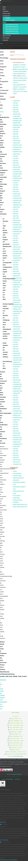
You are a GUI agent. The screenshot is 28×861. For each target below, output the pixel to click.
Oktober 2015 (16, 388)
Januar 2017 (16, 355)
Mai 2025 (15, 134)
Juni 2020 (15, 264)
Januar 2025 (16, 142)
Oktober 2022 (16, 202)
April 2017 (16, 348)
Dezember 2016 (17, 357)
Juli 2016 (15, 368)
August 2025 (16, 127)
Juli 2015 (15, 395)
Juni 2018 (15, 317)
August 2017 (16, 340)
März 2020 (16, 271)
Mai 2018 (15, 320)
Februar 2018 (16, 326)
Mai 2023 (15, 187)
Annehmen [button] (17, 779)
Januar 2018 (16, 329)
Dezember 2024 (17, 145)
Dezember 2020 (17, 251)
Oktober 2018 (16, 309)
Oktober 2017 (16, 335)
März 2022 (16, 218)
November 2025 (17, 120)
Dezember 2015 (17, 384)
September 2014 (17, 417)
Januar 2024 (16, 169)
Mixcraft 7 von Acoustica (19, 87)
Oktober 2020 (16, 255)
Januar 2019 (16, 302)
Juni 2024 (15, 158)
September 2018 (17, 311)
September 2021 (17, 231)
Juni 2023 (15, 185)
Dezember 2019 (17, 278)
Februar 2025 (16, 140)
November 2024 (17, 147)
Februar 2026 (16, 114)
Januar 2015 (16, 408)
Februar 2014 (16, 433)
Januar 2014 (16, 435)
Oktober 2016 (16, 362)
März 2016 (16, 377)
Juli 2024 (15, 156)
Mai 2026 (15, 107)
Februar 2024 (16, 167)
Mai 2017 (15, 346)
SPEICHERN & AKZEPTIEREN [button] (8, 860)
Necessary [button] (3, 822)
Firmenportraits (17, 473)
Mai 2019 (15, 293)
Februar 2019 (16, 300)
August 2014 (16, 419)
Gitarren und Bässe (18, 477)
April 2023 (16, 189)
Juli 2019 (15, 289)
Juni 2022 (15, 211)
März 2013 (16, 457)
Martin (1, 111)
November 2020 (17, 253)
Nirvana (14, 774)
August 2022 (16, 207)
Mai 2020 (15, 267)
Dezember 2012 (17, 464)
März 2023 (16, 191)
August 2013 (16, 446)
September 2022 (17, 204)
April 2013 (16, 455)
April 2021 (16, 242)
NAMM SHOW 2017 (18, 491)
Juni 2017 (15, 344)
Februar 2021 (16, 247)
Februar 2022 (16, 220)
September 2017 (17, 337)
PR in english (16, 495)
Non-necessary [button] (4, 840)
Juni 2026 (15, 105)
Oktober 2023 (16, 176)
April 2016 (16, 375)
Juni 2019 (15, 291)
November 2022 (17, 200)
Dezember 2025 (17, 118)
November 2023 (17, 173)
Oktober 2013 (16, 442)
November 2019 (17, 280)
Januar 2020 (16, 275)
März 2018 (16, 324)
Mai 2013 (15, 453)
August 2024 (16, 154)
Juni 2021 (15, 238)
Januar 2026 (16, 116)
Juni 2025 (15, 131)
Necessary (4, 824)
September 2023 (17, 178)
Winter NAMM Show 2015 (20, 504)
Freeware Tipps (17, 475)
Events (15, 471)
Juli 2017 (15, 342)
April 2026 (16, 109)
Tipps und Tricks (17, 500)
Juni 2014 (15, 424)
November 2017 (17, 333)
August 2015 (16, 393)
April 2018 (16, 322)
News (1, 43)
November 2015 (17, 386)
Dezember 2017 (17, 331)
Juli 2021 (15, 235)
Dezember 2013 (17, 437)
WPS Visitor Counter (18, 756)
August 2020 (16, 260)
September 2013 (17, 444)
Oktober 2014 (16, 415)
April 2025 (16, 136)
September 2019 (17, 284)
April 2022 (16, 216)
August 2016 (16, 366)
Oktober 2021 (16, 229)
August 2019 (16, 286)
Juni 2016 (15, 371)
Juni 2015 (15, 397)
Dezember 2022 (17, 198)
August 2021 (16, 233)
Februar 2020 (16, 273)
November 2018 (17, 306)
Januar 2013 (16, 461)
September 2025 (17, 125)
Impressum (16, 480)
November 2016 (17, 360)
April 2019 (16, 295)
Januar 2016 (16, 382)
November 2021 (17, 227)
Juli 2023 (15, 182)
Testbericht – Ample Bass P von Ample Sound (20, 91)
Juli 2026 (15, 103)
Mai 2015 (15, 399)
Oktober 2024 (16, 149)
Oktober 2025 (16, 122)
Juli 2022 (15, 209)
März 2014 (16, 430)
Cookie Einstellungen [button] (7, 779)
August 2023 (16, 180)
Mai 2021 (15, 240)
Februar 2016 (16, 380)
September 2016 (17, 364)
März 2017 (16, 351)
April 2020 (16, 269)
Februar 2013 (16, 459)
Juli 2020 (15, 262)
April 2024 (16, 162)
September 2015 (17, 391)
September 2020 (17, 258)
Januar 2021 (16, 249)
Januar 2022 (16, 222)
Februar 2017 (16, 353)
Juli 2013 (15, 448)
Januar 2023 (16, 196)
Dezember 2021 (17, 224)
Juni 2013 (15, 450)
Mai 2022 (15, 213)
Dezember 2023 (17, 171)
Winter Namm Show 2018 (20, 506)
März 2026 (16, 111)
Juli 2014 (15, 422)
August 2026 (16, 100)
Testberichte (16, 497)
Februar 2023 (16, 193)
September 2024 (17, 151)
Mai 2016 (15, 373)
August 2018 (16, 313)
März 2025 (16, 138)
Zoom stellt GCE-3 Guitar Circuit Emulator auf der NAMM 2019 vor (20, 71)
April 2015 (16, 402)
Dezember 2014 (17, 411)
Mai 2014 (15, 426)
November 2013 (17, 439)
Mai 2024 (15, 160)
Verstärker (16, 502)
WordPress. (19, 774)
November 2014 (17, 413)
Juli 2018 (15, 315)
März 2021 (16, 244)
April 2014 (16, 428)
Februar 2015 (16, 406)
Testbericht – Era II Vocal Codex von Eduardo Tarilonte (3, 688)
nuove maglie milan (18, 84)
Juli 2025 (15, 129)
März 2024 (16, 165)
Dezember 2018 (17, 304)
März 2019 (16, 298)
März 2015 (16, 404)
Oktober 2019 (16, 282)
